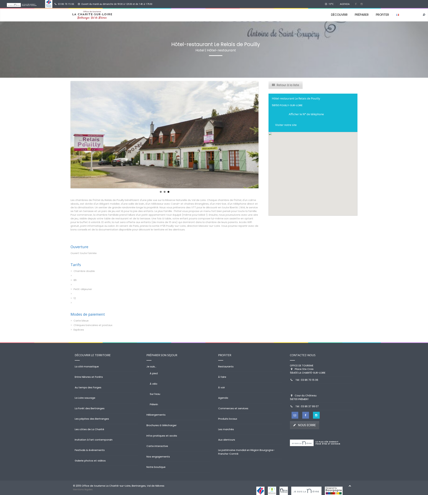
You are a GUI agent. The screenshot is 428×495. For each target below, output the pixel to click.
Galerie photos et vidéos (90, 460)
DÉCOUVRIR (339, 15)
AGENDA (345, 4)
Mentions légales (83, 489)
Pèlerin (154, 404)
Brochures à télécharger (161, 425)
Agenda (223, 398)
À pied (154, 373)
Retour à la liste (288, 85)
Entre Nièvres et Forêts (89, 377)
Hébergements (156, 414)
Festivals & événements (90, 450)
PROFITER (382, 15)
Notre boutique (156, 467)
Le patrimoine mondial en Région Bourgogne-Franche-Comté (246, 451)
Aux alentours (226, 439)
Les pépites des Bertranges (92, 418)
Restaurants (226, 366)
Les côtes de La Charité (89, 429)
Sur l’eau (155, 394)
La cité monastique (87, 366)
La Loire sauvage (85, 398)
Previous (65, 134)
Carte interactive (157, 446)
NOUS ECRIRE (307, 425)
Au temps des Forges (88, 387)
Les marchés (226, 429)
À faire (222, 377)
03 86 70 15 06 (66, 4)
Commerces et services (233, 408)
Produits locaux (227, 418)
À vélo (153, 383)
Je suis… (151, 366)
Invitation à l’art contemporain (94, 439)
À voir (221, 387)
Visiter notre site (286, 125)
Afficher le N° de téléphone (306, 114)
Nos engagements (158, 456)
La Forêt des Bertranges (89, 408)
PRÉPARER (362, 15)
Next (263, 134)
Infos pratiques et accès (161, 435)
